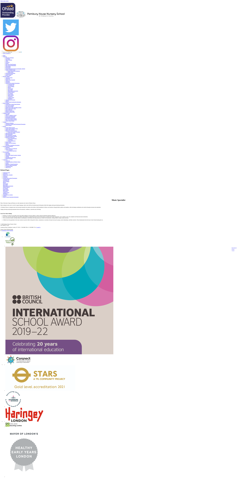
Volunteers (7, 147)
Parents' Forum (8, 141)
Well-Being (10, 98)
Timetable (7, 114)
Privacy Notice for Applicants (11, 148)
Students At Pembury (9, 123)
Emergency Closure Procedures (11, 164)
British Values (10, 72)
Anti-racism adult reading (10, 133)
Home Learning (6, 103)
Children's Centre (6, 113)
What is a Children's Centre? (11, 115)
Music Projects (11, 95)
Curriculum (7, 82)
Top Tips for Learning (9, 105)
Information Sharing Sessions (11, 136)
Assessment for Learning (10, 99)
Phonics (9, 87)
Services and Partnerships (10, 116)
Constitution (10, 139)
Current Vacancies (9, 149)
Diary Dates (7, 154)
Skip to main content (4, 1)
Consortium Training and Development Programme (15, 124)
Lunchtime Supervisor (12, 150)
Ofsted (6, 61)
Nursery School (6, 76)
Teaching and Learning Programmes (12, 83)
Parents (4, 126)
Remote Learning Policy (10, 112)
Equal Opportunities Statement (14, 71)
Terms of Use (8, 167)
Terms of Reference (12, 140)
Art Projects (10, 96)
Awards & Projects (9, 74)
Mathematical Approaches (13, 90)
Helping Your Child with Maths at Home (13, 107)
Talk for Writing (11, 86)
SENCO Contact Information (11, 165)
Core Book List (11, 85)
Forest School (10, 94)
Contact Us (5, 159)
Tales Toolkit (10, 88)
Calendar (7, 156)
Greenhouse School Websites (7, 230)
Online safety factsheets (10, 129)
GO (20, 52)
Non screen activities (9, 106)
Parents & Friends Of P (10, 137)
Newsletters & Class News (10, 157)
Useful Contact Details (9, 120)
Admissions (7, 78)
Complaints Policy (9, 166)
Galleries (7, 100)
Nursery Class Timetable (10, 79)
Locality (7, 163)
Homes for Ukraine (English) (11, 130)
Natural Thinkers (11, 92)
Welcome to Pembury (9, 57)
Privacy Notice (8, 75)
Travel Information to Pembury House (12, 161)
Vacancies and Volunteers (8, 146)
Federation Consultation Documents (12, 145)
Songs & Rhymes (8, 109)
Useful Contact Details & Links (11, 128)
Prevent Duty (8, 67)
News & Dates (6, 151)
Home (4, 55)
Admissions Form (8, 77)
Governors (7, 62)
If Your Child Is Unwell (10, 127)
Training (4, 122)
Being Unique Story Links (10, 108)
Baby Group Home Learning (11, 119)
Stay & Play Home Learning (11, 118)
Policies (6, 63)
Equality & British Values (10, 69)
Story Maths (10, 89)
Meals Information (9, 134)
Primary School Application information (13, 102)
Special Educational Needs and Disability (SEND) (15, 68)
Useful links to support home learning (12, 104)
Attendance (7, 81)
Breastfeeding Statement (10, 117)
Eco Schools (10, 93)
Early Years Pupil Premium (10, 64)
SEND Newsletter (9, 158)
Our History (7, 58)
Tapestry (7, 144)
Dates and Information (12, 138)
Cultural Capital (11, 97)
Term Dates (7, 153)
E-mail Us (38, 227)
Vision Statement (8, 59)
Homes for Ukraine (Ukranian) (14, 132)
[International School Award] (59, 354)
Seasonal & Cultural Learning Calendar (13, 155)
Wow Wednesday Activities (10, 135)
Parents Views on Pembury (10, 143)
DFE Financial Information (10, 65)
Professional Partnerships (10, 73)
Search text (5, 52)
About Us (5, 56)
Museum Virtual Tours (9, 110)
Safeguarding (8, 66)
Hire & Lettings (8, 125)
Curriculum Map (11, 84)
